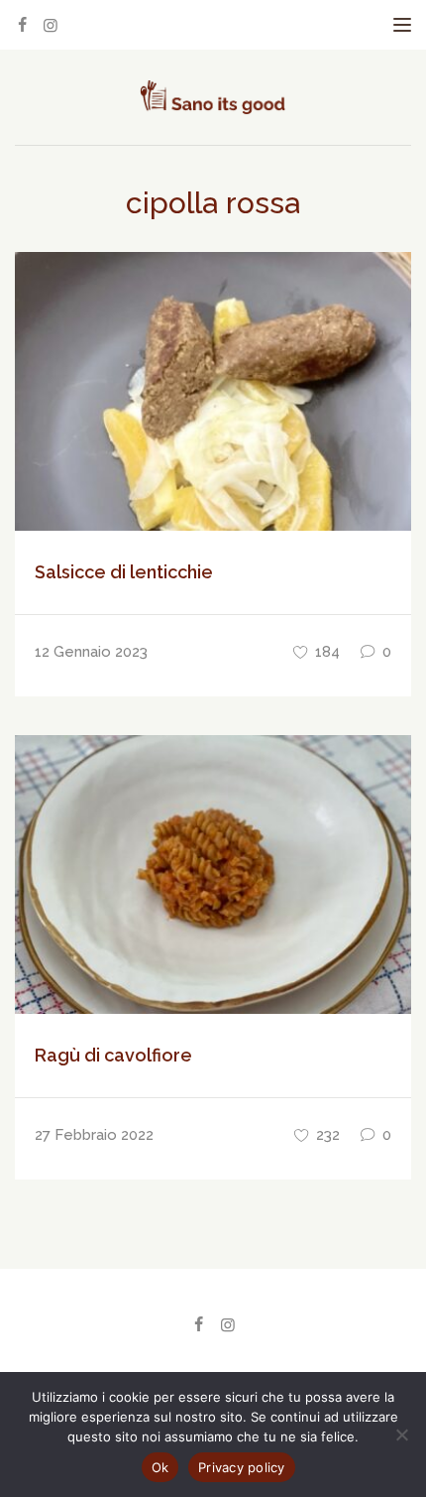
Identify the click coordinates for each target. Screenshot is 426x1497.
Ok (160, 1467)
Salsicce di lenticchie (124, 571)
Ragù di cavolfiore (113, 1055)
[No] (401, 1434)
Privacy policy (241, 1467)
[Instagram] (50, 25)
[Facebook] (22, 25)
